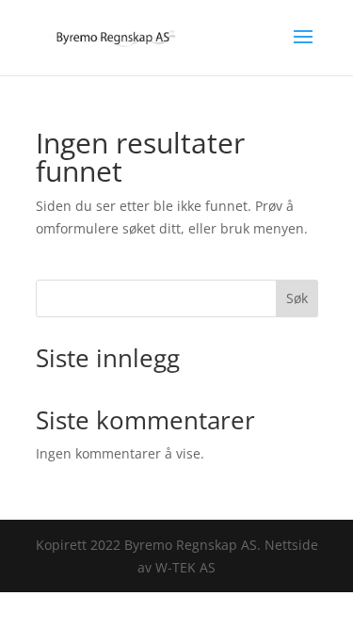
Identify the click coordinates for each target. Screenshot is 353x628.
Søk (297, 298)
